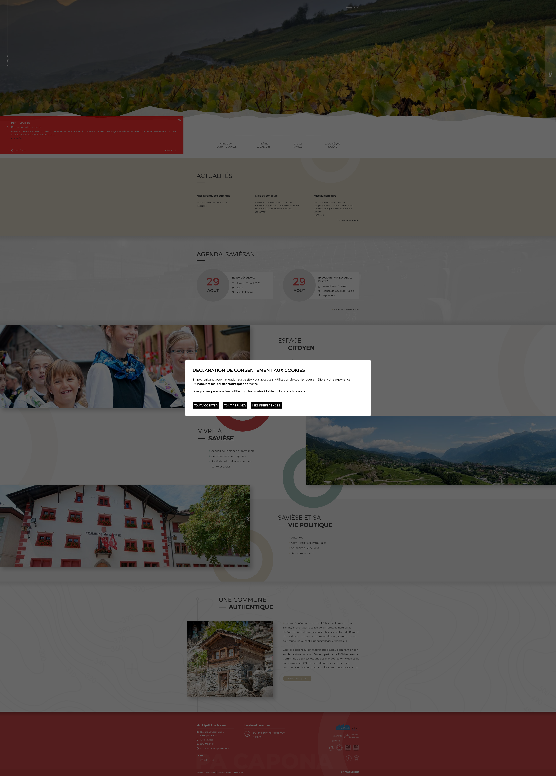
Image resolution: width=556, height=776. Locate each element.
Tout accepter (206, 405)
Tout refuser (235, 405)
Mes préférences (266, 405)
